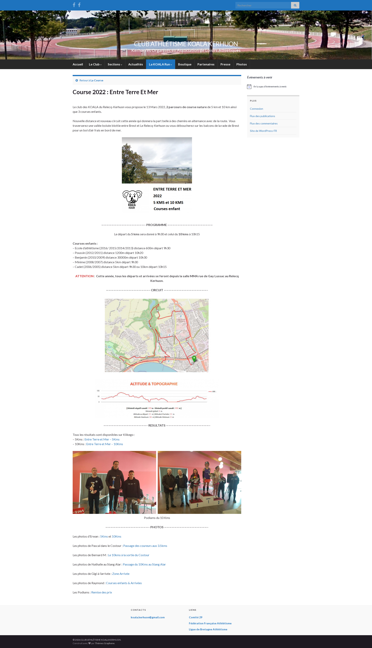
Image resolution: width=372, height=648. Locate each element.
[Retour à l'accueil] (186, 34)
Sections (114, 64)
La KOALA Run (159, 64)
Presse (225, 64)
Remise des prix (101, 592)
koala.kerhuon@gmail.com (148, 617)
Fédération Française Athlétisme (210, 623)
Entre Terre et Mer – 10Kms (104, 444)
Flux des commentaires (264, 123)
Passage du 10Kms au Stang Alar (144, 564)
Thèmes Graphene (105, 643)
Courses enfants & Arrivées (124, 583)
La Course (96, 80)
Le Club (94, 64)
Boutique (184, 64)
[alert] (273, 86)
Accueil (78, 64)
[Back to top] (363, 639)
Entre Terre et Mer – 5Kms (102, 439)
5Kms (104, 536)
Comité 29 (195, 617)
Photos (241, 64)
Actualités (135, 64)
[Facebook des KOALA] (74, 4)
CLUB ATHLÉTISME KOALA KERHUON (186, 44)
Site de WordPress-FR (263, 130)
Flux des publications (262, 116)
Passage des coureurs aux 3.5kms (145, 545)
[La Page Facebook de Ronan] (79, 4)
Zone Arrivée (120, 573)
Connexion (256, 108)
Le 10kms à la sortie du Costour (128, 555)
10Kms (116, 536)
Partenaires (205, 64)
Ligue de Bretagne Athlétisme (208, 629)
